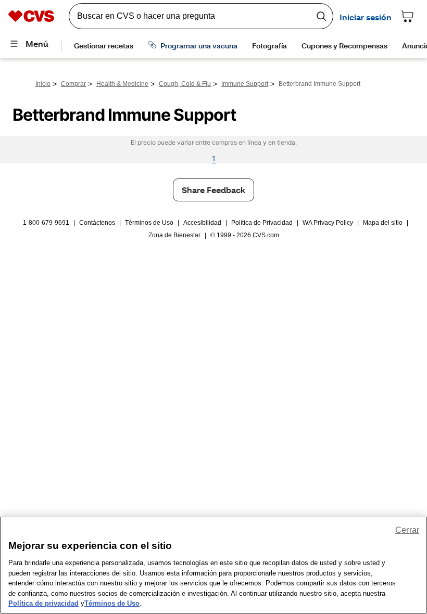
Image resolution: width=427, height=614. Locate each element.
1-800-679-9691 (46, 222)
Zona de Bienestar (174, 235)
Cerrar (407, 530)
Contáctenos (97, 222)
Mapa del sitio (383, 222)
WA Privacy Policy (328, 222)
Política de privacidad (43, 603)
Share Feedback (213, 189)
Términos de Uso (149, 222)
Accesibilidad (202, 222)
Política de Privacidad (262, 222)
